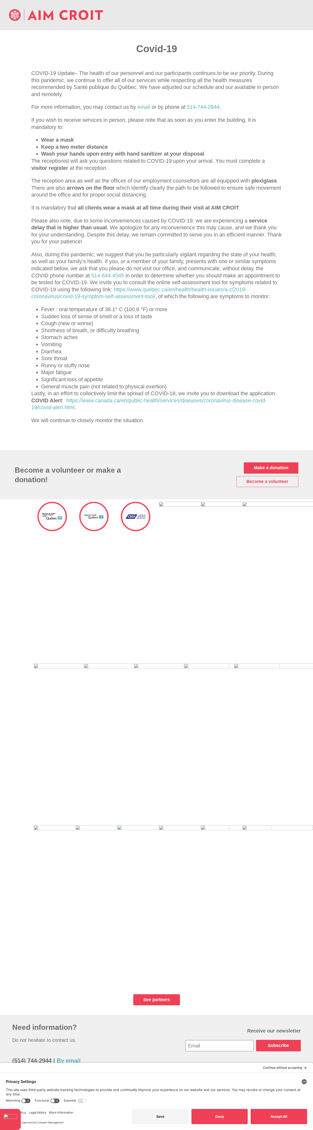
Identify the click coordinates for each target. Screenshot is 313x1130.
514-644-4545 (107, 275)
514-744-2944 (203, 107)
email (143, 107)
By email (69, 1060)
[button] (300, 15)
